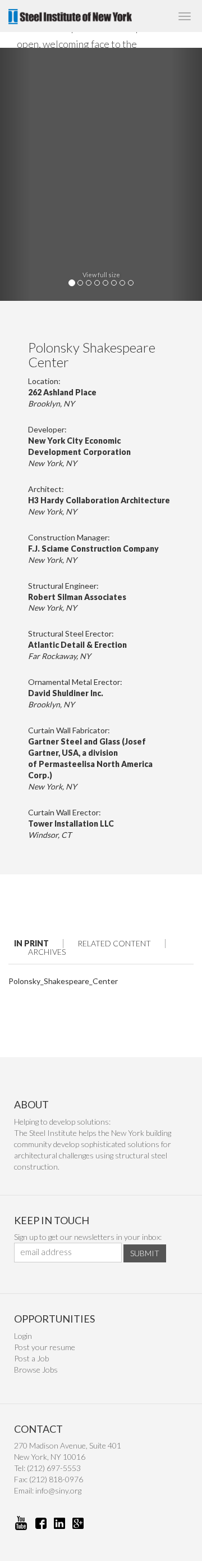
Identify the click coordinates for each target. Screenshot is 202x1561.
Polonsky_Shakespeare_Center (63, 981)
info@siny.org (58, 1490)
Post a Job (31, 1358)
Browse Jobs (36, 1369)
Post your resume (44, 1347)
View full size (101, 274)
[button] (15, 174)
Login (23, 1336)
